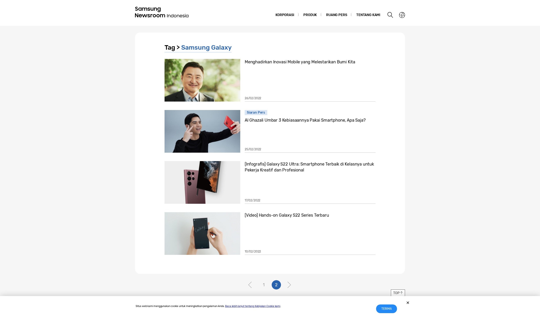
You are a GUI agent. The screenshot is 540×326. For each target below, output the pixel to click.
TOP (396, 293)
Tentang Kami (368, 15)
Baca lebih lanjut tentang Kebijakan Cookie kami (252, 306)
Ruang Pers (336, 15)
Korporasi (284, 15)
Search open (390, 15)
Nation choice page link (402, 15)
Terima (386, 309)
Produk (310, 15)
